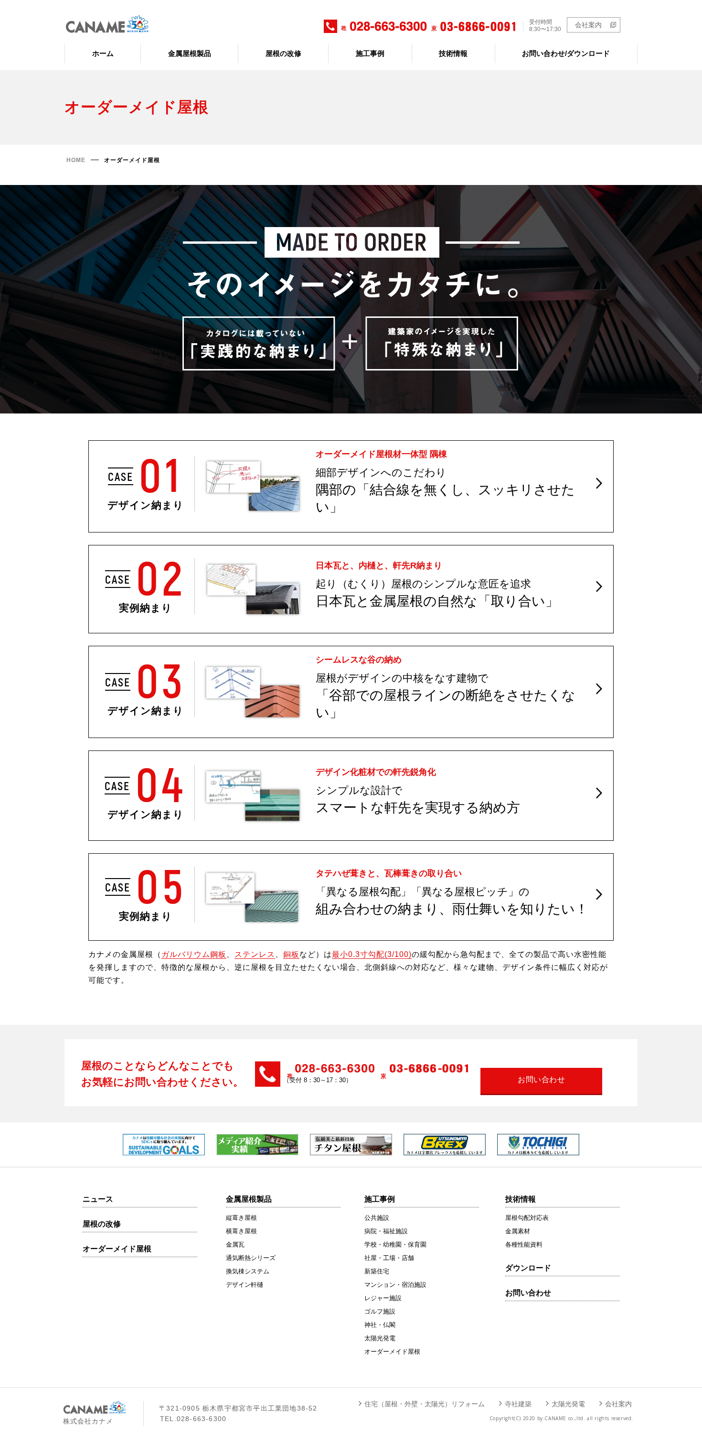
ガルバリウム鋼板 (193, 954)
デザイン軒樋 (244, 1284)
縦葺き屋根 (241, 1217)
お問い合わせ (528, 1293)
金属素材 (517, 1231)
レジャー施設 (383, 1298)
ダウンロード (528, 1268)
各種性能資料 (523, 1244)
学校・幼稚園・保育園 (395, 1244)
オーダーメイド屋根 (117, 1249)
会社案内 (588, 25)
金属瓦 (235, 1244)
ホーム (103, 53)
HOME (75, 160)
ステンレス (254, 954)
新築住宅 (376, 1271)
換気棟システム (247, 1271)
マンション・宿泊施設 (395, 1284)
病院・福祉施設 (386, 1231)
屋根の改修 (283, 53)
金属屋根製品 (189, 53)
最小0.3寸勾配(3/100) (372, 954)
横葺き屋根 (241, 1231)
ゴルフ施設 (379, 1311)
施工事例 (370, 53)
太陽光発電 (379, 1338)
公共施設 (376, 1217)
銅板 (291, 954)
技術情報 (453, 53)
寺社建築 (518, 1404)
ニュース (98, 1199)
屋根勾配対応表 (527, 1217)
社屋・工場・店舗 (389, 1257)
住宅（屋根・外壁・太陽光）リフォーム (424, 1404)
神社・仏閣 (379, 1324)
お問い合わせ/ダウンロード (566, 53)
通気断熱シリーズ (251, 1257)
